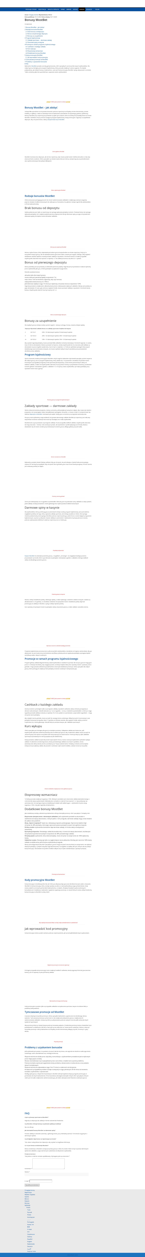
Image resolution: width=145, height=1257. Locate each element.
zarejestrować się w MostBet (55, 119)
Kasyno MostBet (29, 556)
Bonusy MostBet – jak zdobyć (34, 27)
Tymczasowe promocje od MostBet (36, 59)
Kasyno (75, 9)
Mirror (69, 9)
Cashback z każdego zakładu (36, 47)
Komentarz (28, 1168)
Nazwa (27, 1172)
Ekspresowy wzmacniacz (34, 51)
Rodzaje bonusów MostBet (34, 29)
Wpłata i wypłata (53, 9)
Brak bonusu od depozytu (35, 32)
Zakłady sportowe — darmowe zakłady (39, 40)
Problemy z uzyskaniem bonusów (36, 62)
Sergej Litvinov (34, 15)
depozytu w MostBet (36, 414)
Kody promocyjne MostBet (33, 55)
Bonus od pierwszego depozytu (36, 34)
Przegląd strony (31, 9)
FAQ (26, 64)
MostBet (34, 66)
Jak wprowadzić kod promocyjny (37, 57)
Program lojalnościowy (32, 38)
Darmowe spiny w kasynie (35, 42)
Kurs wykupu (31, 49)
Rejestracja (42, 9)
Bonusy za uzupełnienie (34, 36)
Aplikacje (89, 9)
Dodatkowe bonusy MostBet (36, 53)
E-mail (27, 1181)
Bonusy (82, 9)
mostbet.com (72, 1255)
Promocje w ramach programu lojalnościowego (40, 44)
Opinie (63, 9)
